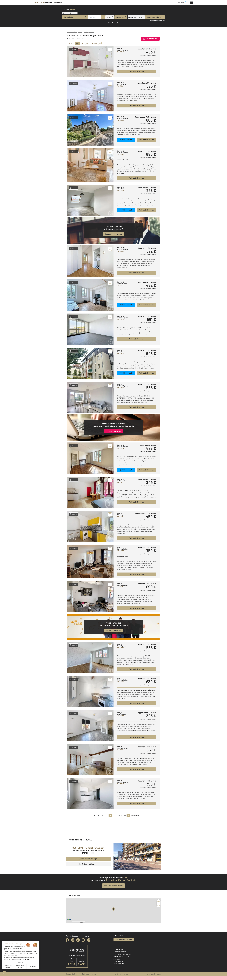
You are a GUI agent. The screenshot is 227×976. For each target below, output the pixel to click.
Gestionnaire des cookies (153, 974)
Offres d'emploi (119, 949)
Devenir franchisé (120, 952)
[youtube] (83, 940)
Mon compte (181, 2)
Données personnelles (121, 974)
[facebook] (67, 940)
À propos (117, 959)
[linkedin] (78, 940)
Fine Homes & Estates (121, 956)
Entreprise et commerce (122, 954)
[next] (110, 815)
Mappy (82, 922)
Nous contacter (119, 964)
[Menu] (191, 2)
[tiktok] (88, 940)
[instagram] (72, 940)
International (118, 961)
